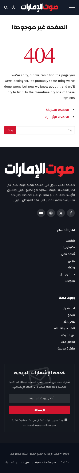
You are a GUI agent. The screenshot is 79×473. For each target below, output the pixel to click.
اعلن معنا (24, 462)
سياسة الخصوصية (45, 425)
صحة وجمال (67, 274)
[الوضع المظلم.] (13, 7)
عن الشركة (68, 335)
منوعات (70, 281)
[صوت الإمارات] (39, 7)
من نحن (65, 462)
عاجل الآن (69, 322)
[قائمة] (72, 7)
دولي (71, 261)
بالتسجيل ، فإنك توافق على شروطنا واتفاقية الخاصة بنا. (37, 422)
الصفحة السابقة (57, 110)
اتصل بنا (9, 462)
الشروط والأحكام (64, 328)
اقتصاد (70, 240)
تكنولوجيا (69, 247)
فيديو (71, 315)
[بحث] (6, 7)
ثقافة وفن (68, 254)
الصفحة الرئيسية (57, 117)
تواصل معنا (67, 342)
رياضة (71, 267)
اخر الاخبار (69, 308)
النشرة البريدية (66, 348)
